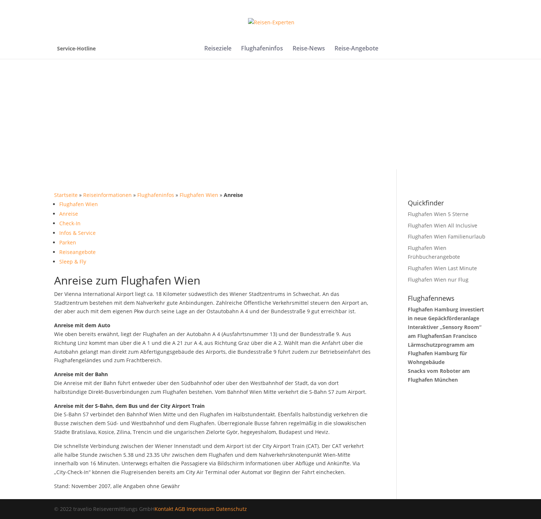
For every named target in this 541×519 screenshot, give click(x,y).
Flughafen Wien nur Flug (438, 279)
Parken (67, 242)
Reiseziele (217, 49)
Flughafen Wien (199, 194)
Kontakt (164, 508)
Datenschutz (231, 508)
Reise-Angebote (356, 49)
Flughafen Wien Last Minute (442, 268)
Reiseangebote (77, 251)
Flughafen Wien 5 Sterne (438, 214)
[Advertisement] (270, 114)
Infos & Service (77, 232)
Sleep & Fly (72, 261)
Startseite (66, 194)
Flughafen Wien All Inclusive (442, 225)
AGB (180, 508)
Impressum (201, 508)
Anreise (68, 213)
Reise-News (309, 49)
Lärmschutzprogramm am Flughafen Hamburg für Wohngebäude (441, 353)
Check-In (70, 223)
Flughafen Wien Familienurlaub (446, 236)
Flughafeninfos (262, 49)
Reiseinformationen (107, 194)
